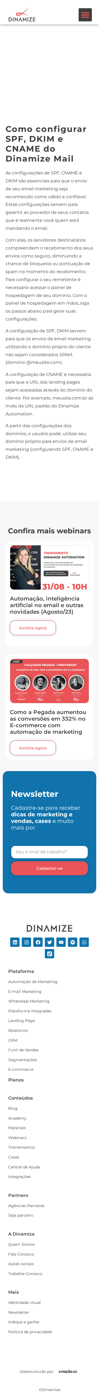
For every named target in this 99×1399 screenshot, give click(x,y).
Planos (16, 1080)
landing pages (64, 382)
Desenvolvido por (37, 1371)
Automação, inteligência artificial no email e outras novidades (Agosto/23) (46, 605)
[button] (85, 14)
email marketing (39, 188)
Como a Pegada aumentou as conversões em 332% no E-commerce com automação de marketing (48, 722)
